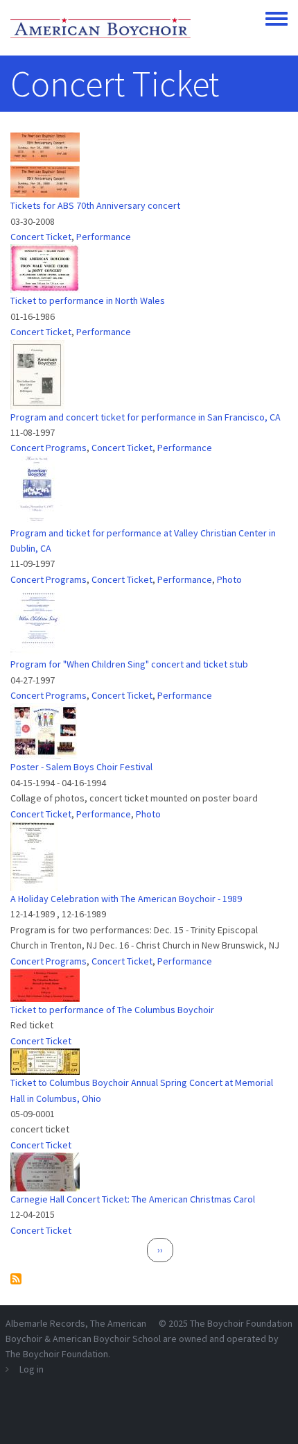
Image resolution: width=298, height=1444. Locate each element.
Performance (103, 236)
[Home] (100, 28)
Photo (229, 579)
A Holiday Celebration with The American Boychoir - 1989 (126, 898)
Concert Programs (48, 447)
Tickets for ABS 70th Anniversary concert (95, 205)
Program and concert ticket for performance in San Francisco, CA (145, 417)
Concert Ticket (40, 236)
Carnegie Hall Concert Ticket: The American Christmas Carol (132, 1199)
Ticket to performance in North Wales (87, 300)
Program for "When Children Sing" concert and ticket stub (129, 664)
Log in (31, 1369)
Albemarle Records (45, 1323)
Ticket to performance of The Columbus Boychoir (112, 1009)
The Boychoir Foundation (241, 1323)
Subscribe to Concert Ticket (15, 1278)
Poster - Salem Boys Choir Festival (81, 767)
